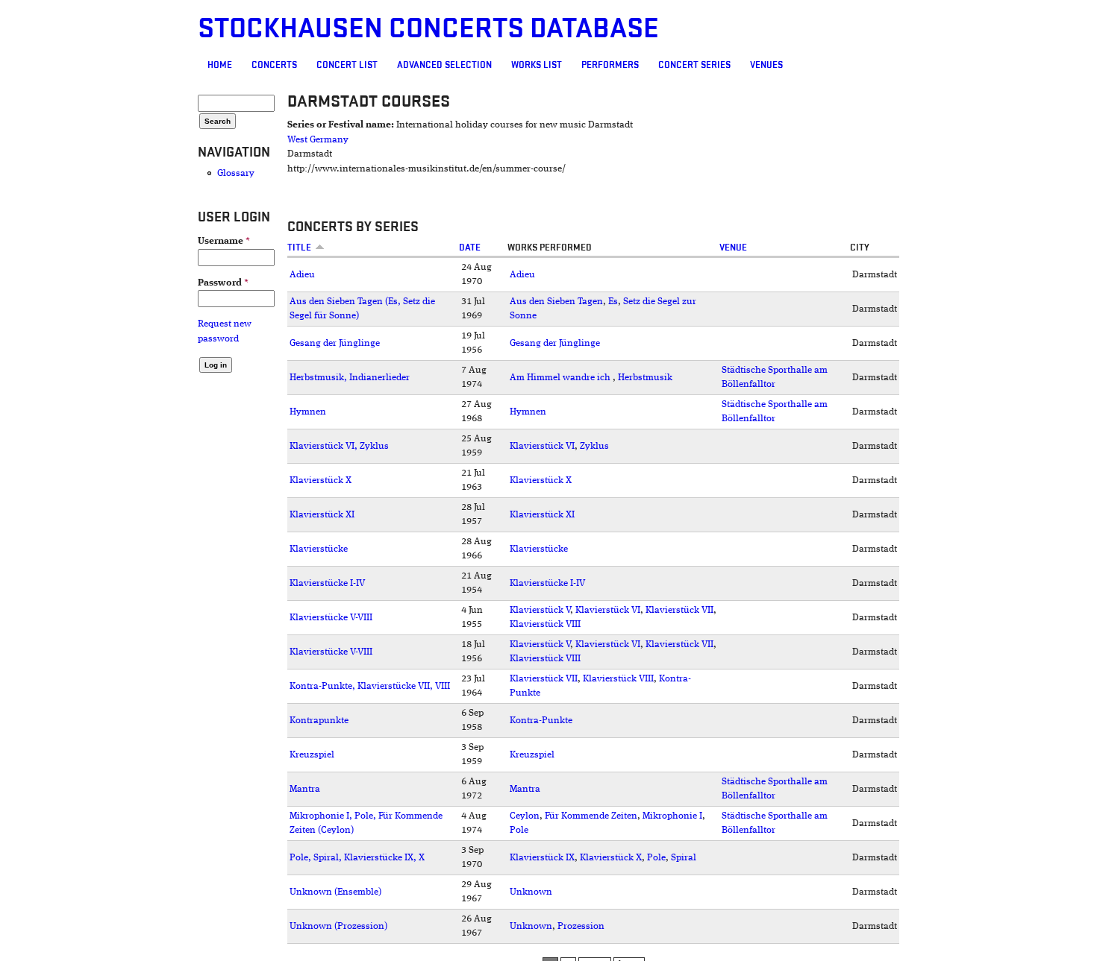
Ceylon (525, 816)
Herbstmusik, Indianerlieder (350, 377)
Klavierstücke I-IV (327, 583)
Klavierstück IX (542, 858)
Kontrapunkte (319, 720)
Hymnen (308, 412)
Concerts (274, 65)
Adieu (302, 275)
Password (223, 283)
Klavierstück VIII (545, 624)
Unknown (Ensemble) (335, 892)
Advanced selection (444, 65)
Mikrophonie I (672, 816)
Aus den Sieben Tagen (556, 301)
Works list (536, 65)
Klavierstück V (540, 610)
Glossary (235, 173)
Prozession (580, 926)
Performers (610, 65)
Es (613, 301)
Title (299, 247)
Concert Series (694, 65)
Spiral (683, 858)
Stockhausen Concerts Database (428, 28)
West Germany (318, 140)
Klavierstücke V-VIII (331, 618)
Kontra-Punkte (541, 720)
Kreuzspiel (312, 755)
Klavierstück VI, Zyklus (339, 446)
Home (219, 65)
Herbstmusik (645, 377)
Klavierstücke (319, 549)
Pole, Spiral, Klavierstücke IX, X (357, 858)
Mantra (305, 789)
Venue (733, 247)
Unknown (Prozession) (338, 926)
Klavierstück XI (322, 515)
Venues (766, 65)
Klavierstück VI (542, 446)
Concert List (347, 65)
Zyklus (594, 446)
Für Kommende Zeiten (591, 816)
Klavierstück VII (679, 610)
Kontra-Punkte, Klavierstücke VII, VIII (370, 686)
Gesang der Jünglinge (335, 343)
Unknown (531, 892)
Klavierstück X (320, 480)
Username (224, 241)
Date (470, 247)
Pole (519, 830)
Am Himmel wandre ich (561, 377)
